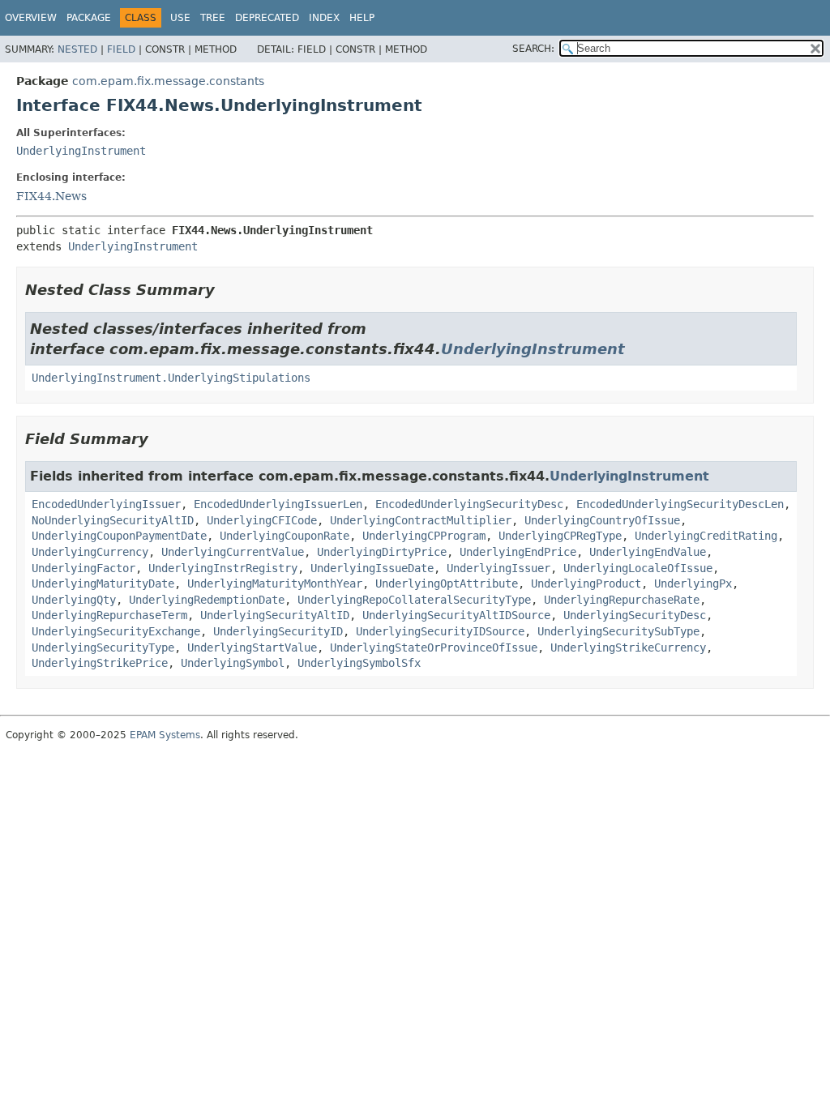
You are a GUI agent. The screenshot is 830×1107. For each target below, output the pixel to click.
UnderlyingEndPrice (518, 551)
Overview (31, 18)
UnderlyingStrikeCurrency (628, 647)
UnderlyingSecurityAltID (274, 615)
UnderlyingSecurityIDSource (440, 631)
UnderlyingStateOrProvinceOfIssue (433, 647)
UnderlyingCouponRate (284, 535)
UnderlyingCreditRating (706, 535)
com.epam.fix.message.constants (168, 81)
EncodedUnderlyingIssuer (106, 504)
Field (121, 49)
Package (88, 18)
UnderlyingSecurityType (103, 647)
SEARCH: (533, 48)
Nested (77, 49)
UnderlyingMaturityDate (103, 583)
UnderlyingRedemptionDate (207, 599)
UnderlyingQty (74, 599)
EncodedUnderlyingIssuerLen (278, 504)
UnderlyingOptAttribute (446, 583)
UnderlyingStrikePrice (100, 662)
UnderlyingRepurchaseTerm (109, 615)
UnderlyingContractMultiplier (420, 520)
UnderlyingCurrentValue (232, 551)
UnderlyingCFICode (262, 520)
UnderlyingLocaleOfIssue (637, 568)
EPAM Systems (165, 735)
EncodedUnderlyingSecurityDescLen (680, 504)
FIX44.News (51, 196)
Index (324, 18)
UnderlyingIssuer (498, 568)
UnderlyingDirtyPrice (382, 551)
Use (180, 18)
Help (361, 18)
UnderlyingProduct (586, 583)
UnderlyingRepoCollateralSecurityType (414, 599)
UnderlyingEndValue (647, 551)
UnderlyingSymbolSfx (359, 662)
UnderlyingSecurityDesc (634, 615)
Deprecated (267, 18)
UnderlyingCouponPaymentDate (119, 535)
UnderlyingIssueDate (372, 568)
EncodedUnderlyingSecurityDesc (469, 504)
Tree (212, 18)
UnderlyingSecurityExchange (116, 631)
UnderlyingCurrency (90, 551)
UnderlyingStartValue (252, 647)
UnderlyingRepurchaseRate (622, 599)
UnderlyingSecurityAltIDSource (456, 615)
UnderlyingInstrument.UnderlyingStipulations (171, 377)
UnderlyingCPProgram (424, 535)
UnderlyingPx (693, 583)
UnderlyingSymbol (233, 662)
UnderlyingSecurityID (278, 631)
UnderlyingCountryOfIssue (602, 520)
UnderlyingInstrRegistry (222, 568)
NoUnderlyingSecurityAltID (113, 520)
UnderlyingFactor (83, 568)
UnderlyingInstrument (81, 150)
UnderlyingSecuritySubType (618, 631)
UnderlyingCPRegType (560, 535)
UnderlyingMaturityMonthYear (274, 583)
